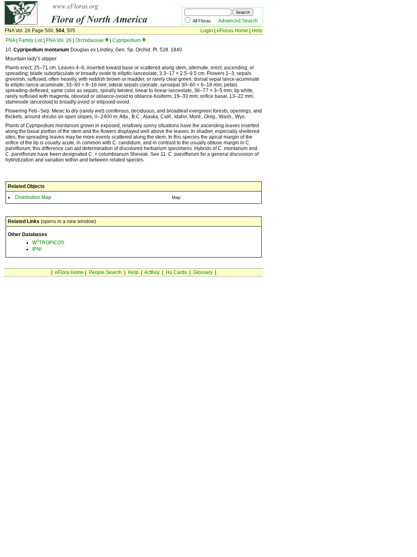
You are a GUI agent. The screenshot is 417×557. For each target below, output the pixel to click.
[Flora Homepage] (80, 24)
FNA (10, 40)
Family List (30, 40)
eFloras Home (232, 30)
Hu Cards (176, 272)
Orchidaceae (89, 40)
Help (257, 30)
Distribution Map (33, 197)
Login (206, 30)
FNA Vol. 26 (59, 40)
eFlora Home (69, 272)
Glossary (203, 272)
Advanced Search (238, 21)
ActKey (152, 272)
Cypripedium (126, 40)
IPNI (37, 249)
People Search (105, 272)
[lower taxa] (107, 40)
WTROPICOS (48, 242)
